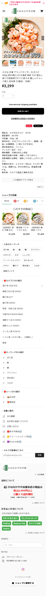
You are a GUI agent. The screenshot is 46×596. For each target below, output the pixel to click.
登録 (39, 455)
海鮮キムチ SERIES (11, 326)
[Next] (43, 38)
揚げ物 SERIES (9, 303)
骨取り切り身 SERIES (12, 291)
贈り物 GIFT (8, 297)
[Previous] (3, 38)
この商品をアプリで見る (23, 180)
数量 (4, 92)
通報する (40, 187)
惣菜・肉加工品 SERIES (13, 309)
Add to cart (23, 111)
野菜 (5, 343)
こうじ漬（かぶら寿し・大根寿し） (18, 337)
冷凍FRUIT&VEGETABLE (13, 314)
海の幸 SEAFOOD (10, 286)
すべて (6, 201)
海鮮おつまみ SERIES (12, 320)
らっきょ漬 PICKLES (11, 331)
